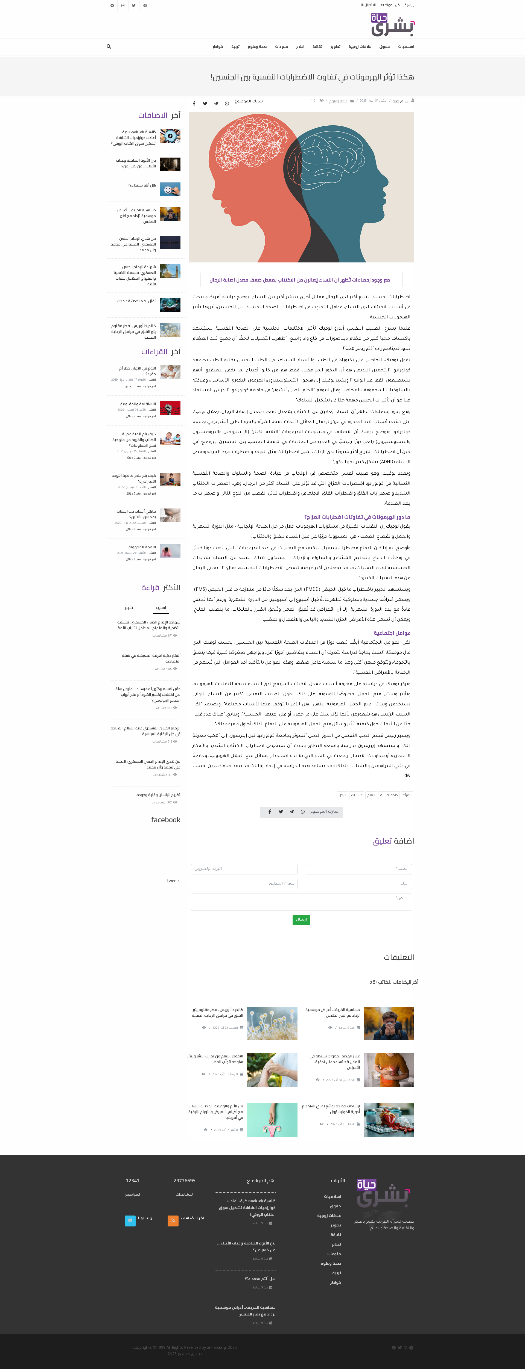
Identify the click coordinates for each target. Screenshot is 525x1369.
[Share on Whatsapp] (226, 104)
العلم (371, 795)
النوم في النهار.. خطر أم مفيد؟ (137, 371)
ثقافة (317, 46)
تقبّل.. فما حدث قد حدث (136, 300)
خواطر (218, 46)
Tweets (173, 880)
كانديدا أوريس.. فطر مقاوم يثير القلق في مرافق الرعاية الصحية (217, 1012)
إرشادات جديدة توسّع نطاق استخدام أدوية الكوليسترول (331, 1108)
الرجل (342, 795)
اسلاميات (406, 46)
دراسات (356, 795)
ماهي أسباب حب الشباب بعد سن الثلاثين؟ (136, 514)
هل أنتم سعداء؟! (142, 185)
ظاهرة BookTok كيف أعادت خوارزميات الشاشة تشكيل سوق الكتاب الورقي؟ (133, 137)
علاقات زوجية (360, 46)
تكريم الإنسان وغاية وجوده (158, 794)
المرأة (407, 795)
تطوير (335, 46)
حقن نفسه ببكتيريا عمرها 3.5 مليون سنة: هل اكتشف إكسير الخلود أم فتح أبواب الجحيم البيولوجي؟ (147, 694)
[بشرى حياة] (393, 24)
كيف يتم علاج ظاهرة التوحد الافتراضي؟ (134, 478)
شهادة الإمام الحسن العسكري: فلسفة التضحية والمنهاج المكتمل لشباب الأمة (135, 275)
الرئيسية (410, 4)
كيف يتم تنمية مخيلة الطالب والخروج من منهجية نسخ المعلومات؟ (134, 439)
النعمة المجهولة (142, 547)
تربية (235, 46)
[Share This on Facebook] (194, 104)
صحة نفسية (389, 795)
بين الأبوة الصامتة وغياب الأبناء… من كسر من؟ (136, 163)
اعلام (300, 46)
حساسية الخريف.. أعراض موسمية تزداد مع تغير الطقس (332, 1012)
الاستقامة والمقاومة (138, 403)
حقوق (384, 46)
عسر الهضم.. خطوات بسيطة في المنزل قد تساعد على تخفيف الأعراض (335, 1061)
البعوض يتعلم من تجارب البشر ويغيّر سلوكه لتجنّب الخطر (215, 1058)
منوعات (281, 46)
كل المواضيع (390, 4)
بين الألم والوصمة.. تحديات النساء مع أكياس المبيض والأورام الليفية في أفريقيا (215, 1111)
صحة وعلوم (257, 46)
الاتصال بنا (368, 4)
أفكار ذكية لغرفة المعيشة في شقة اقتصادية (151, 658)
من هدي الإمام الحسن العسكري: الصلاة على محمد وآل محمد (133, 244)
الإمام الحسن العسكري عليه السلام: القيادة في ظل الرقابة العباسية (145, 731)
